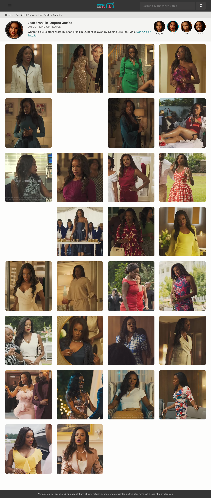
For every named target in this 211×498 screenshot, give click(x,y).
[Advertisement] (80, 126)
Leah (173, 33)
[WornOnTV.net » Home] (105, 5)
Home (8, 15)
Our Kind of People (25, 15)
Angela (159, 33)
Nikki (186, 33)
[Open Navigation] (9, 6)
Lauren (200, 33)
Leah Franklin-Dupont (49, 15)
